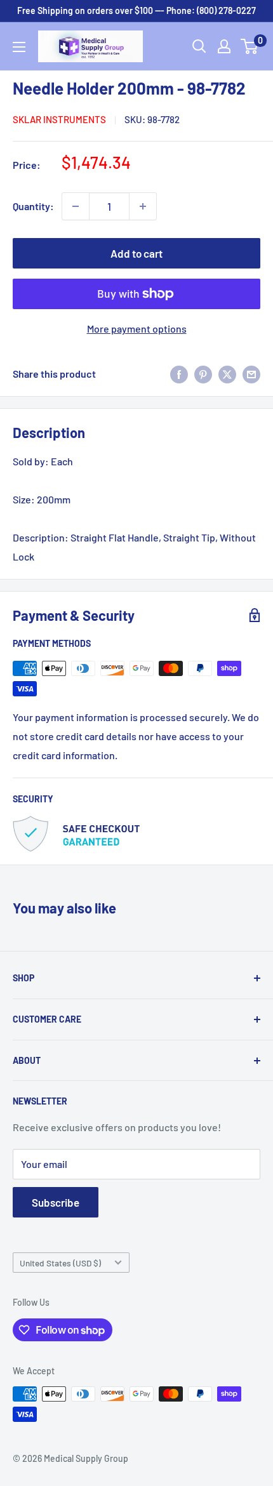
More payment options (137, 328)
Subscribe (55, 1202)
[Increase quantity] (143, 206)
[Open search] (199, 46)
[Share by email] (251, 373)
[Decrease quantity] (75, 206)
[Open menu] (19, 47)
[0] (250, 46)
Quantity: (33, 206)
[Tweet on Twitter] (227, 373)
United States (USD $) (60, 1262)
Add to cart (136, 253)
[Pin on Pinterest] (203, 373)
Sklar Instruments (59, 119)
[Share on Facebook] (179, 373)
